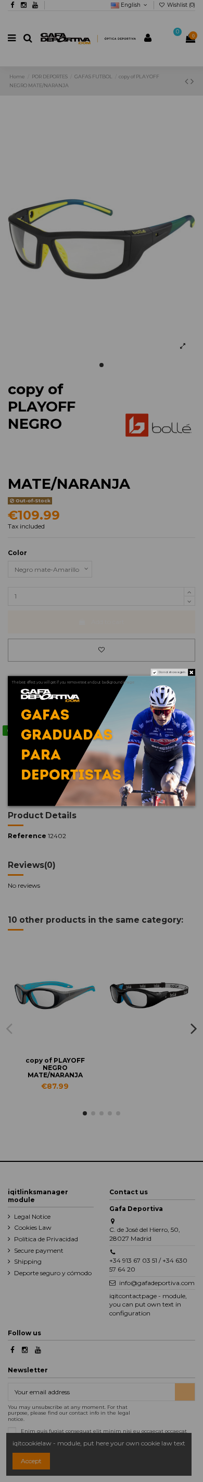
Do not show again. (173, 672)
